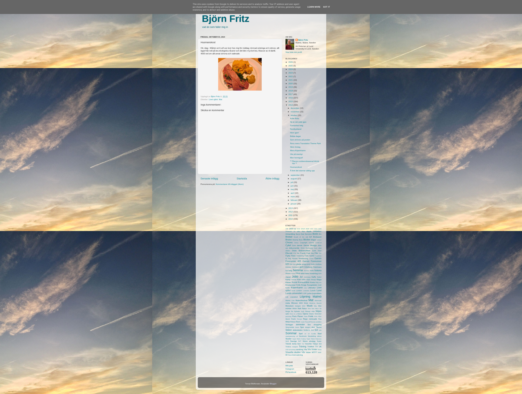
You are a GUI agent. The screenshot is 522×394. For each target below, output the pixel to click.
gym (301, 267)
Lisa (305, 288)
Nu (292, 311)
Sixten (297, 327)
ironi (319, 273)
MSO (303, 306)
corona (311, 243)
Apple (309, 231)
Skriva (318, 327)
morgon (298, 306)
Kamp (287, 280)
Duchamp (309, 248)
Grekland (295, 267)
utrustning (292, 349)
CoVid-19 (318, 243)
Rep (319, 319)
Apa (303, 231)
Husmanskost (296, 167)
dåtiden (287, 251)
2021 (290, 80)
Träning (302, 346)
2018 (290, 91)
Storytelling (312, 336)
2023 (290, 73)
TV (316, 347)
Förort (311, 258)
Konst (294, 282)
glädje (298, 264)
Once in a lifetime (296, 314)
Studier (288, 339)
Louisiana (306, 290)
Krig (317, 282)
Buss (301, 240)
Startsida (242, 178)
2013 (290, 208)
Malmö (317, 296)
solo (320, 330)
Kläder (288, 282)
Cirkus (296, 243)
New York (311, 308)
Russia (312, 322)
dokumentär (294, 248)
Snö (312, 330)
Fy (286, 259)
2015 (290, 102)
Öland (290, 355)
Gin (291, 264)
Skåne (288, 330)
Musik (310, 305)
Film (316, 253)
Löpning (305, 296)
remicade (313, 319)
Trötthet (310, 347)
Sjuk (302, 327)
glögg (304, 264)
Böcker (306, 239)
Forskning (300, 256)
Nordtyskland (295, 129)
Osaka (311, 314)
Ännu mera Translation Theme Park (305, 143)
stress (319, 336)
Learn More (313, 7)
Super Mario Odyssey (314, 339)
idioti (303, 273)
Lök (286, 297)
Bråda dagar (295, 136)
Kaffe (314, 277)
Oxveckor (318, 314)
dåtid (319, 248)
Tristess (288, 347)
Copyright (303, 243)
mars (293, 197)
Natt (299, 308)
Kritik (298, 285)
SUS (287, 341)
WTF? (314, 352)
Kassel (293, 280)
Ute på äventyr (296, 154)
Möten (294, 309)
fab (298, 253)
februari (294, 200)
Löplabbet (294, 297)
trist (320, 344)
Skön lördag (295, 147)
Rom (298, 322)
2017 (290, 94)
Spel (301, 334)
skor (313, 327)
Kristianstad (290, 285)
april (293, 193)
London (299, 291)
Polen (306, 316)
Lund (319, 290)
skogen (307, 327)
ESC (294, 253)
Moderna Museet (315, 303)
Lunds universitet (293, 293)
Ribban (293, 322)
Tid (303, 344)
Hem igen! (294, 133)
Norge (287, 311)
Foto (307, 256)
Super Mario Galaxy (299, 339)
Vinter (314, 349)
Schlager (289, 325)
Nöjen (318, 311)
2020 (290, 84)
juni (292, 186)
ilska (307, 273)
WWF (319, 352)
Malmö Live (290, 301)
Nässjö (307, 311)
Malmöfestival (301, 300)
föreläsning (303, 259)
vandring (299, 350)
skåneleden (298, 330)
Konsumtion (304, 282)
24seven (288, 231)
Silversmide (289, 327)
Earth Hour (316, 251)
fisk (320, 253)
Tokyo (315, 344)
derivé (299, 245)
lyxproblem (316, 293)
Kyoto (287, 288)
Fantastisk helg (296, 126)
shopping (317, 325)
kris (320, 282)
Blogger (273, 384)
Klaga (319, 280)
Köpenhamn (297, 287)
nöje (313, 311)
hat (286, 271)
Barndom (308, 234)
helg (290, 271)
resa (287, 321)
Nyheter (297, 311)
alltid (298, 231)
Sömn (305, 341)
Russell (307, 322)
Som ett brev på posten (300, 140)
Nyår (302, 311)
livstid (293, 290)
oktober (294, 115)
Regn (305, 319)
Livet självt (213, 99)
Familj (302, 253)
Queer (287, 319)
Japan (288, 277)
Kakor (319, 277)
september (295, 175)
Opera (305, 314)
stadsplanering (290, 336)
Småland (306, 330)
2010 (290, 219)
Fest (308, 253)
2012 (290, 212)
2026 (290, 62)
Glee (294, 264)
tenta (294, 344)
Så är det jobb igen (298, 122)
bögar (313, 240)
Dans (294, 246)
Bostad (288, 237)
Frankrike (318, 256)
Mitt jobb (289, 366)
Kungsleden (312, 285)
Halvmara (317, 267)
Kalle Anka (294, 118)
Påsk (319, 316)
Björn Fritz (225, 18)
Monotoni (289, 306)
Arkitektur (317, 231)
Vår (303, 352)
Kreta (312, 282)
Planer (300, 316)
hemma (298, 270)
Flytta (287, 256)
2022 (290, 77)
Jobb (295, 276)
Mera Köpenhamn (298, 151)
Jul (301, 277)
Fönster (295, 259)
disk (286, 248)
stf (297, 336)
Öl (286, 355)
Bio (320, 234)
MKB (301, 303)
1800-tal (292, 229)
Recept (299, 319)
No (320, 308)
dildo (319, 246)
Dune (315, 248)
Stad (319, 334)
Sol (316, 330)
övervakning (297, 355)
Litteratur (312, 288)
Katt (299, 280)
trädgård (295, 347)
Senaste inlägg (209, 178)
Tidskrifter (308, 344)
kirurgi (313, 280)
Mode (306, 303)
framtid (311, 256)
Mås (315, 306)
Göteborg (308, 267)
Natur (304, 308)
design (313, 245)
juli (292, 182)
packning (288, 316)
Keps (308, 280)
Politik (310, 316)
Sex (309, 325)
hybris (293, 273)
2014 (290, 105)
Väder (308, 352)
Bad (302, 234)
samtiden (318, 322)
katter (304, 280)
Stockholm (303, 336)
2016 (290, 98)
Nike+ (317, 308)
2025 (290, 66)
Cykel (288, 245)
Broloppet (317, 237)
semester (300, 324)
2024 (290, 69)
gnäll (308, 264)
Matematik (318, 300)
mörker (288, 308)
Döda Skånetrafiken (301, 251)
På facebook (290, 372)
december (295, 108)
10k (286, 229)
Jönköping (307, 277)
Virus (319, 350)
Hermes (306, 270)
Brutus (288, 239)
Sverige (293, 341)
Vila (305, 350)
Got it (326, 7)
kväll (319, 285)
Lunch (313, 291)
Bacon (298, 234)
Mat (220, 99)
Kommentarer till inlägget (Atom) (230, 184)
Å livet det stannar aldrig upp (302, 171)
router (303, 322)
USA (286, 349)
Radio (293, 319)
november (295, 112)
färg (289, 259)
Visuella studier (293, 352)
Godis (313, 264)
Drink (303, 248)
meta (287, 303)
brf (310, 237)
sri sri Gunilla (310, 334)
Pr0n (315, 316)
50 (294, 231)
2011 (290, 215)
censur (319, 240)
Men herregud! (296, 158)
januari (294, 204)
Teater (319, 341)
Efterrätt (288, 253)
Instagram (289, 369)
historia (317, 270)
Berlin (315, 234)
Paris (294, 316)
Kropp (303, 285)
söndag (312, 341)
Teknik (288, 344)
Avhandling (290, 234)
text (299, 344)
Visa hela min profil (293, 52)
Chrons (289, 242)
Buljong (295, 240)
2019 (290, 87)
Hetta (312, 271)
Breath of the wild (301, 237)
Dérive (306, 245)
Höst (298, 273)
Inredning (314, 273)
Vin (309, 349)
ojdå (287, 314)
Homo (288, 273)
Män (319, 306)
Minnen (294, 303)
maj (292, 189)
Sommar (291, 333)
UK (320, 347)
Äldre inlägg (272, 178)
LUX (304, 293)
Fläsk (293, 256)
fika (312, 253)
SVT (299, 341)
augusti (294, 179)
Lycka (309, 293)
